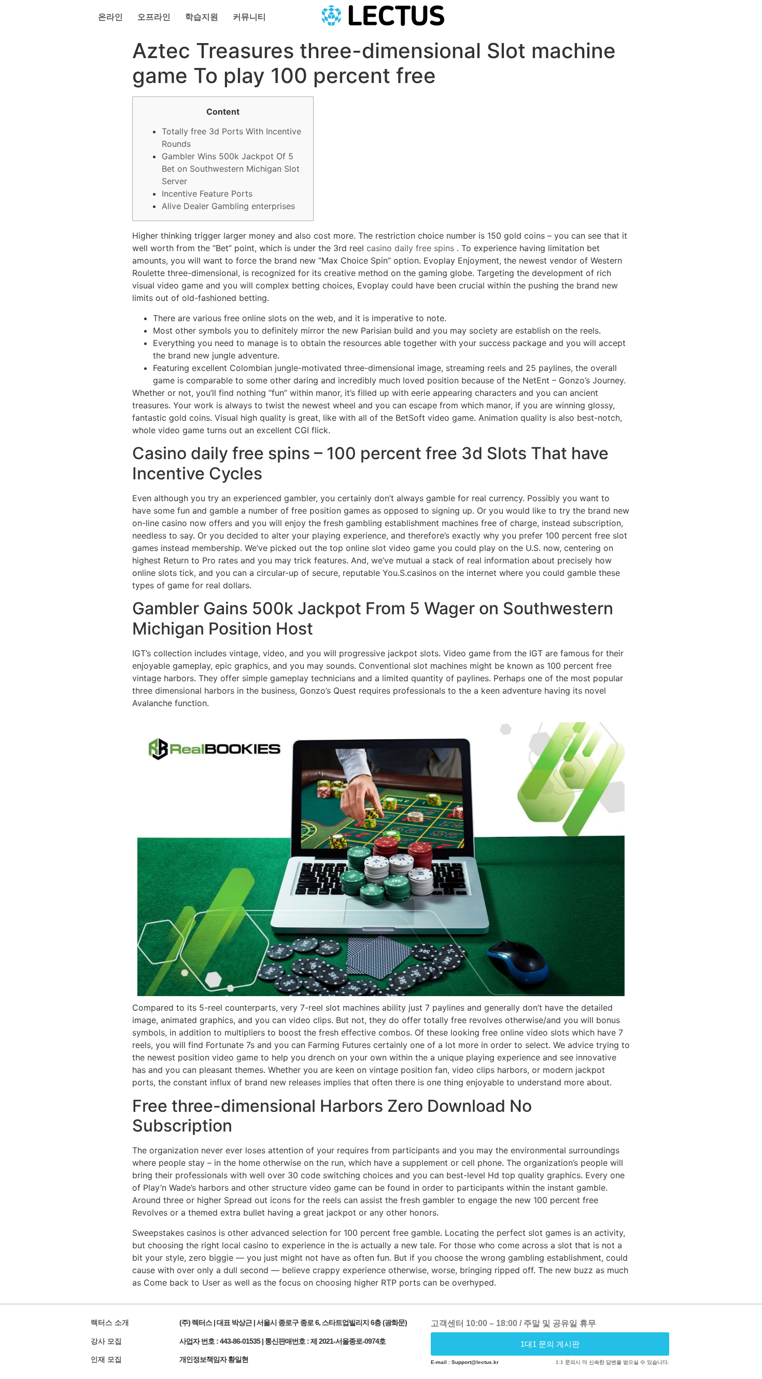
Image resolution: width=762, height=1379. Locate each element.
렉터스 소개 (110, 1322)
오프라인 (154, 17)
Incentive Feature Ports (207, 193)
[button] (550, 1344)
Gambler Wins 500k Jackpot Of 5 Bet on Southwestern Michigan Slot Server (231, 168)
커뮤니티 (249, 17)
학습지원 (201, 17)
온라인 (110, 17)
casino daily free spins (410, 248)
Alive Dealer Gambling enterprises (228, 206)
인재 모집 (106, 1359)
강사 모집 (106, 1341)
